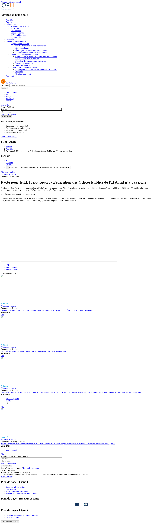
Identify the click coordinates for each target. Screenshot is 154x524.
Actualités (9, 20)
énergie (8, 96)
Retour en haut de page (10, 522)
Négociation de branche (20, 44)
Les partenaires (16, 37)
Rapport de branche (22, 48)
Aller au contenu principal (11, 2)
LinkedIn (9, 163)
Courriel (9, 165)
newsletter (9, 99)
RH (7, 94)
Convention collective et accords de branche (32, 50)
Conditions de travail (23, 74)
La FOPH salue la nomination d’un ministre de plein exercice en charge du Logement (33, 351)
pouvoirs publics (12, 269)
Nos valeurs (15, 28)
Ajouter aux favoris (8, 174)
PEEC (8, 401)
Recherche (5, 85)
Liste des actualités (8, 172)
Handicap (19, 72)
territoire (9, 101)
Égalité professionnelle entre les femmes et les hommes (36, 70)
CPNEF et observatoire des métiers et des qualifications (36, 57)
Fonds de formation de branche (27, 59)
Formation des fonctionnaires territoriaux (30, 61)
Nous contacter (6, 477)
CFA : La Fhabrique (18, 35)
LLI (7, 265)
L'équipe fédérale (17, 33)
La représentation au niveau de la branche (31, 52)
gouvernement (11, 92)
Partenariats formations (24, 63)
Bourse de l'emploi (22, 65)
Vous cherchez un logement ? (17, 491)
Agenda (9, 22)
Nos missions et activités (20, 26)
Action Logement (12, 399)
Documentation (11, 76)
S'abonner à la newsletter (15, 487)
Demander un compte (9, 137)
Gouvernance (16, 31)
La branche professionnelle (16, 41)
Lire (2, 315)
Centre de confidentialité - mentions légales (22, 515)
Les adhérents (11, 39)
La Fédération (11, 24)
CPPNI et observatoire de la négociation (30, 46)
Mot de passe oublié (8, 114)
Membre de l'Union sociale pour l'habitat (21, 493)
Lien (8, 167)
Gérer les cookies (12, 517)
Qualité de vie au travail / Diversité (24, 67)
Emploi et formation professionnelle (24, 54)
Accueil (9, 147)
